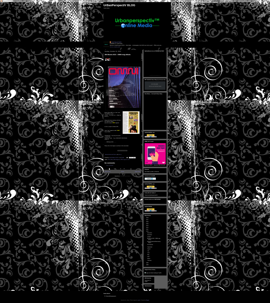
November (149, 234)
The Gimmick (150, 244)
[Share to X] (132, 157)
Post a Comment (109, 165)
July (148, 250)
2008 (147, 264)
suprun (139, 300)
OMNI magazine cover (125, 159)
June (148, 252)
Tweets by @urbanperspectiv (151, 195)
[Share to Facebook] (133, 157)
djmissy (120, 154)
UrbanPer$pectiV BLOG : (116, 42)
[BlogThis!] (131, 157)
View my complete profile (115, 46)
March (148, 258)
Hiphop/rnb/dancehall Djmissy (111, 154)
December (149, 232)
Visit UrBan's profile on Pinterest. (152, 171)
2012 (147, 227)
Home (122, 171)
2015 (147, 223)
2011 (147, 229)
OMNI (111, 159)
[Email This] (129, 157)
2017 (147, 219)
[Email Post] (127, 157)
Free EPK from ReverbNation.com (155, 75)
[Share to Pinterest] (135, 157)
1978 (109, 159)
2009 (147, 262)
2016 (147, 221)
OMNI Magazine (116, 159)
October (149, 236)
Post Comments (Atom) (125, 176)
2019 (147, 217)
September (150, 246)
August (149, 248)
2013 (147, 225)
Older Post (137, 171)
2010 (147, 231)
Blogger (147, 300)
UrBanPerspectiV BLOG (119, 5)
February (149, 260)
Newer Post (107, 171)
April (148, 256)
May (148, 254)
